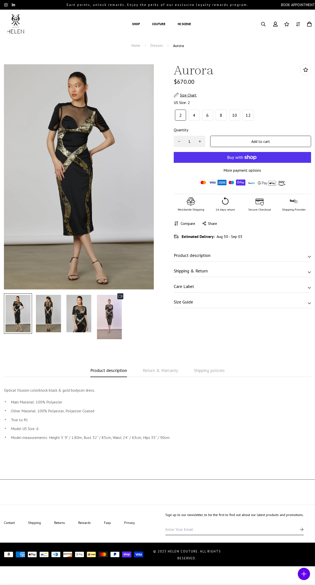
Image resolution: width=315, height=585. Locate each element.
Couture (158, 24)
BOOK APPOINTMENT (298, 4)
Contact (9, 522)
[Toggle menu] (304, 574)
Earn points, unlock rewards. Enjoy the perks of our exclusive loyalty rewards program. (158, 5)
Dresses (156, 45)
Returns (59, 522)
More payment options (242, 170)
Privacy (129, 522)
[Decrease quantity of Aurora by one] (179, 141)
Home (135, 45)
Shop (136, 24)
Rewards (84, 522)
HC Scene (184, 24)
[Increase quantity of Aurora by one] (199, 141)
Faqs (107, 522)
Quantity (181, 129)
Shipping (34, 522)
